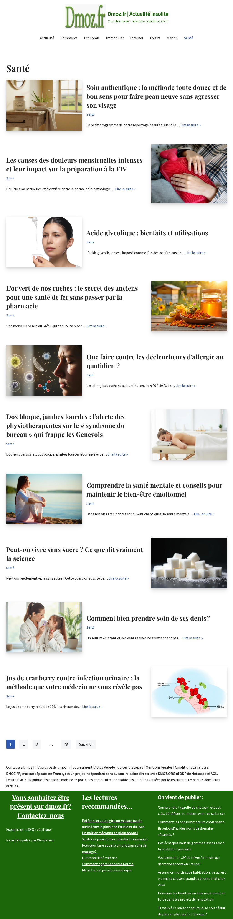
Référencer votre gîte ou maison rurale (112, 820)
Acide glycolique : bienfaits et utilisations (147, 232)
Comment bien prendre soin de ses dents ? (148, 618)
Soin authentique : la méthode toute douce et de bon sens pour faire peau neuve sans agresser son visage (156, 96)
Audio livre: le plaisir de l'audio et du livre (113, 826)
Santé (188, 38)
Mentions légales (159, 767)
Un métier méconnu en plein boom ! (110, 833)
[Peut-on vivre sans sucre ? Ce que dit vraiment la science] (189, 563)
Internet (137, 38)
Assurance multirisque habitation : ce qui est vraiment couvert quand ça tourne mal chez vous (192, 878)
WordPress (45, 840)
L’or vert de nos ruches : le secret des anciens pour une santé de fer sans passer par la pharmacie (72, 297)
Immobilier (115, 38)
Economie (92, 38)
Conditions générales (191, 767)
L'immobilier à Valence (99, 857)
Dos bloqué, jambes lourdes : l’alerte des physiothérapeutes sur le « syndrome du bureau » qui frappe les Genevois (65, 425)
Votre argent (83, 767)
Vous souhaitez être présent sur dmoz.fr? (40, 806)
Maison (172, 38)
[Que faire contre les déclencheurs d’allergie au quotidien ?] (44, 370)
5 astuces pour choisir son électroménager (115, 839)
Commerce (69, 38)
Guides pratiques (130, 767)
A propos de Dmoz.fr (54, 767)
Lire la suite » (190, 125)
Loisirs (155, 38)
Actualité (47, 38)
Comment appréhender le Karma (107, 864)
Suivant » (86, 744)
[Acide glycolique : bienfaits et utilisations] (44, 242)
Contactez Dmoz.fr (21, 767)
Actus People (105, 767)
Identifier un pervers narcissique (107, 870)
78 (66, 744)
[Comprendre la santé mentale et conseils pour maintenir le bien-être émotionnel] (44, 499)
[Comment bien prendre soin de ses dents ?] (44, 627)
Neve (10, 840)
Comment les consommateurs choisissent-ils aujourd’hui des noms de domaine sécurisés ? (191, 828)
